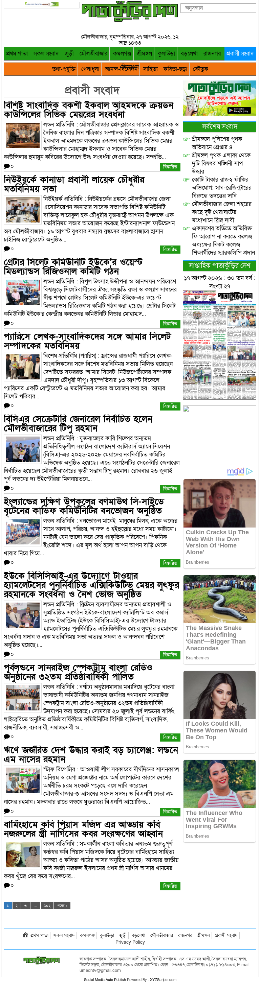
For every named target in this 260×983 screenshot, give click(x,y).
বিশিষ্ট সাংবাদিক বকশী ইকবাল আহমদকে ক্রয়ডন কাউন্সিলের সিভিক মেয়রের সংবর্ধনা (88, 109)
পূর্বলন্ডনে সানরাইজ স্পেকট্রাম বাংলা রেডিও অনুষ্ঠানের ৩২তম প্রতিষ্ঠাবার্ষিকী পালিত (78, 672)
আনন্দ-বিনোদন (121, 69)
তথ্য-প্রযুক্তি (63, 69)
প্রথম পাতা (17, 53)
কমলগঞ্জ (122, 53)
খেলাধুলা (90, 69)
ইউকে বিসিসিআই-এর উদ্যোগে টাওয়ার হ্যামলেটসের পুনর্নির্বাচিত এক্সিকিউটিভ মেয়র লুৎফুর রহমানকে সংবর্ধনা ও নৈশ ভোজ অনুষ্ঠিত (91, 585)
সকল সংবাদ (46, 53)
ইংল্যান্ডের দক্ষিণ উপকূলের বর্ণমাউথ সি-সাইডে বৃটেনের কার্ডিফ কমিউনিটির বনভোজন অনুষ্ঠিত (84, 506)
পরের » (62, 905)
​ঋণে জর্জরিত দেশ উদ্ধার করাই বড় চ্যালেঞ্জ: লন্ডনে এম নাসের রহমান (91, 754)
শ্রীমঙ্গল (144, 53)
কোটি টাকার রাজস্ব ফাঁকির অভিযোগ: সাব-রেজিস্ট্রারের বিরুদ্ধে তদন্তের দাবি (222, 188)
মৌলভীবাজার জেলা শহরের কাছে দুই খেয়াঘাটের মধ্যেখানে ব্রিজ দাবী (222, 212)
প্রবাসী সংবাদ (240, 53)
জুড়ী (69, 53)
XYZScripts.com (163, 979)
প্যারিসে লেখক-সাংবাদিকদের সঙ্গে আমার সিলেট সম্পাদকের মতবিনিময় (87, 341)
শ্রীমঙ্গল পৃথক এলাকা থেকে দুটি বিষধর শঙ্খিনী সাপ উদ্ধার (221, 163)
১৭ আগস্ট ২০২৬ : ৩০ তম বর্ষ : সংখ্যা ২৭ (219, 282)
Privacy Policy (130, 942)
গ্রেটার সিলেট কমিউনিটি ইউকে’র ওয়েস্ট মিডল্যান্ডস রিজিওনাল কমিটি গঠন (73, 266)
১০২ (47, 905)
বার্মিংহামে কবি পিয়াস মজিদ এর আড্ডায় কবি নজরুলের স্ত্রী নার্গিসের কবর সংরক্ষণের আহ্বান (83, 829)
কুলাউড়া (166, 53)
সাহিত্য (150, 69)
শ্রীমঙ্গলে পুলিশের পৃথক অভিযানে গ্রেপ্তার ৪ (217, 143)
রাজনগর (212, 53)
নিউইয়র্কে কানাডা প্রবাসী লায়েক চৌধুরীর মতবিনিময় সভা (74, 184)
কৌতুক (200, 69)
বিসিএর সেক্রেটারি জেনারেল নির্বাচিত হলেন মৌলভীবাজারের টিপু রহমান (78, 423)
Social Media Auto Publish (105, 979)
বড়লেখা (189, 53)
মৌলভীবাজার (93, 53)
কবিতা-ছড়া (175, 69)
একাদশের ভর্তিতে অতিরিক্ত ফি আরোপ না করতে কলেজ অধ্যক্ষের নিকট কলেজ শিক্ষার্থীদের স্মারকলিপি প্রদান (223, 241)
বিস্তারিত (170, 167)
